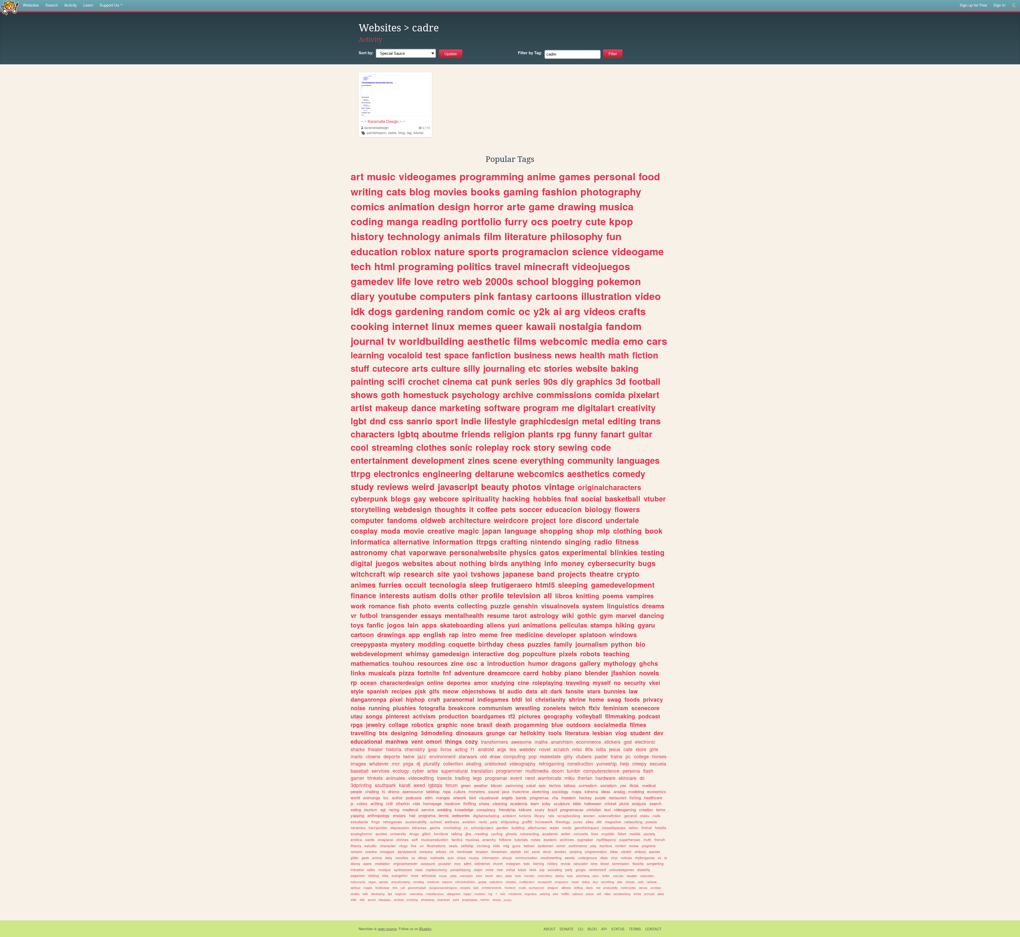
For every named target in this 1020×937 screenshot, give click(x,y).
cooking (370, 326)
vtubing (373, 875)
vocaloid (405, 355)
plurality (431, 763)
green (466, 785)
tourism (370, 809)
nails (656, 815)
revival (565, 863)
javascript (458, 486)
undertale (622, 520)
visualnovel (488, 797)
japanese (518, 574)
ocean (368, 683)
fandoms (402, 520)
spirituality (480, 498)
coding (367, 221)
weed (419, 784)
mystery (402, 644)
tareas (497, 900)
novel (544, 749)
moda (390, 531)
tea (512, 749)
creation (646, 809)
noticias (626, 857)
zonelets (554, 708)
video (648, 296)
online (435, 683)
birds (499, 563)
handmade (465, 851)
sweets (570, 857)
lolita (601, 749)
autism (424, 595)
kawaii (541, 326)
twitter (606, 876)
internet (410, 326)
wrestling (527, 708)
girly (568, 756)
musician (479, 894)
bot (526, 851)
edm (429, 797)
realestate (550, 756)
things (453, 741)
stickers (612, 741)
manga (402, 221)
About (549, 928)
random (465, 311)
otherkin (403, 803)
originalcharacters (609, 487)
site (443, 574)
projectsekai (469, 900)
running (379, 708)
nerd (530, 777)
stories (558, 368)
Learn (88, 5)
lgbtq (408, 434)
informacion (490, 857)
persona (631, 770)
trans (650, 421)
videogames (427, 176)
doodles (560, 851)
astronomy (369, 552)
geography (558, 716)
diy (567, 381)
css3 (640, 882)
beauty (495, 486)
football (644, 381)
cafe (627, 749)
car (512, 733)
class (419, 869)
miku (569, 777)
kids (496, 845)
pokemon (619, 281)
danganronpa (368, 699)
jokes (661, 894)
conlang (483, 845)
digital (361, 563)
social (591, 498)
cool (359, 447)
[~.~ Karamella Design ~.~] (395, 95)
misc (577, 749)
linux (443, 326)
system (593, 605)
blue (557, 725)
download (443, 900)
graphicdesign (549, 421)
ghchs (648, 663)
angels (507, 797)
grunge (495, 733)
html (384, 266)
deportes (459, 683)
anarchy (489, 839)
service (427, 809)
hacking (516, 498)
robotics (422, 725)
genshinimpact (587, 827)
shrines (402, 839)
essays (431, 615)
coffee (487, 509)
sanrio (419, 421)
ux (422, 845)
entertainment (379, 460)
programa (427, 815)
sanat (536, 851)
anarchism (562, 741)
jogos (395, 624)
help (624, 763)
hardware (605, 777)
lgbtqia (435, 784)
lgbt (359, 421)
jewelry (375, 725)
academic (550, 833)
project (544, 520)
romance (382, 605)
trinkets (375, 777)
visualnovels (560, 605)
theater (375, 749)
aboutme (440, 434)
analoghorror (361, 833)
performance (578, 845)
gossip (482, 882)
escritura (606, 845)
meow (450, 691)
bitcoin (496, 785)
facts (518, 876)
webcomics (540, 473)
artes (432, 770)
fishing (635, 797)
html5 (545, 585)
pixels (568, 653)
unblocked (495, 763)
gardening (419, 311)
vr (353, 615)
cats (396, 191)
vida (416, 803)
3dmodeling (437, 733)
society (649, 833)
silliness (566, 888)
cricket (610, 803)
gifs (434, 691)
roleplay (492, 447)
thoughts (450, 509)
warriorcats (549, 777)
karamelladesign (376, 127)
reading (440, 221)
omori (434, 741)
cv (466, 827)
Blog (592, 928)
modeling (636, 791)
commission (620, 863)
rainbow (652, 882)
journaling (504, 368)
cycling (497, 833)
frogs (375, 821)
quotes (381, 833)
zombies (656, 888)
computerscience (601, 770)
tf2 (511, 716)
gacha (435, 827)
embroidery (545, 876)
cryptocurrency (436, 869)
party (568, 869)
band (546, 574)
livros (446, 749)
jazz (422, 756)
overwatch (466, 876)
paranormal (458, 699)
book (653, 531)
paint (456, 900)
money (572, 563)
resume (498, 615)
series (527, 381)
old (483, 756)
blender (596, 672)
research (419, 574)
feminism (615, 708)
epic (542, 785)
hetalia (660, 827)
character (388, 845)
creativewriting (551, 857)
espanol (447, 882)
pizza (406, 672)
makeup (391, 407)
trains (616, 756)
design (454, 206)
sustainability (416, 821)
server (561, 845)
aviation (468, 821)
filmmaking (620, 716)
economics (656, 791)
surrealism (588, 785)
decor (547, 851)
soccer (530, 509)
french (659, 839)
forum (451, 784)
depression (399, 827)
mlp (603, 531)
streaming (392, 447)
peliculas (573, 624)
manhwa (396, 741)
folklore (505, 839)
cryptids (607, 833)
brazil (552, 809)
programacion (535, 251)
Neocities (366, 928)
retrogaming (551, 763)
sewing (573, 447)
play (593, 845)
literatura (577, 733)
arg (572, 311)
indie (471, 421)
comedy (629, 473)
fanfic (375, 624)
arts (420, 368)
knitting (587, 595)
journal (367, 341)
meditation (382, 863)
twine (408, 756)
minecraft (546, 266)
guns (516, 845)
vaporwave (427, 552)
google (581, 869)
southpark (385, 784)
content (620, 845)
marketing (460, 407)
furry (516, 221)
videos (599, 311)
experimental (584, 552)
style (357, 691)
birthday (490, 644)
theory (356, 845)
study (362, 486)
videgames (453, 894)
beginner (400, 894)
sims (594, 863)
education (374, 251)
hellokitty (532, 733)
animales (395, 777)
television (524, 595)
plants (541, 434)
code (601, 447)
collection (453, 763)
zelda (453, 876)
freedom (569, 797)
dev (659, 733)
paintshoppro (376, 132)
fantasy (515, 296)
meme (488, 634)
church (498, 863)
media (605, 341)
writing (367, 191)
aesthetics (588, 473)
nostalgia (580, 326)
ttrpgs (486, 542)
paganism (358, 875)
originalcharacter (405, 863)
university (398, 833)
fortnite (429, 672)
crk (451, 851)
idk (358, 311)
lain (413, 624)
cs (659, 857)
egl (382, 809)
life (404, 281)
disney (355, 863)
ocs (539, 221)
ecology (401, 770)
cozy (471, 741)
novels (649, 672)
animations (539, 624)
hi (383, 791)
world (355, 797)
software (502, 407)
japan (491, 531)
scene (505, 460)
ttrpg (361, 473)
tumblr (573, 770)
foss (594, 833)
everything (542, 460)
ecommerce (588, 741)
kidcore (525, 809)
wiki (568, 615)
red (598, 888)
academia (518, 803)
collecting (472, 605)
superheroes (629, 839)
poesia (651, 821)
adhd (467, 863)
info (551, 563)
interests (394, 595)
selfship (467, 845)
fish (404, 605)
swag (614, 699)
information (453, 542)
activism (424, 716)
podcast (649, 716)
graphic (447, 725)
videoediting (421, 777)
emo (633, 341)
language (520, 531)
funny (585, 434)
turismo (525, 815)
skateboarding (461, 624)
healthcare (653, 797)
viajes (478, 869)
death (503, 725)
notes (535, 839)
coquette (461, 644)
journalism (591, 644)
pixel (396, 699)
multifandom (527, 882)
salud (531, 785)
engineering (447, 473)
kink (395, 888)
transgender (399, 615)
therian (585, 777)
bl (501, 691)
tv (391, 341)
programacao (571, 809)
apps (429, 624)
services (380, 770)
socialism (608, 785)
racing (394, 809)
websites (417, 563)
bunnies (615, 691)
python (621, 644)
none (467, 725)
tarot (520, 615)
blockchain (499, 851)
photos (526, 486)
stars (594, 691)
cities (607, 894)
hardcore (452, 803)
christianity (550, 699)
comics (368, 206)
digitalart (595, 407)
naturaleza (416, 894)
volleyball (589, 716)
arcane (507, 900)
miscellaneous (435, 894)
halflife (565, 894)
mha (385, 875)
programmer (509, 770)
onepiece (385, 839)
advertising (582, 876)
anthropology (378, 815)
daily (388, 857)
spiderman (545, 845)
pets (508, 509)
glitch (426, 833)
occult (415, 585)
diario (589, 888)
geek (365, 857)
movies (451, 191)
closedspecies (614, 827)
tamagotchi (545, 882)
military (552, 863)
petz (494, 821)
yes (623, 785)
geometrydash (417, 888)
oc (524, 311)
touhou (403, 663)
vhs (555, 797)
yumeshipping (460, 869)
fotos (479, 876)
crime (490, 869)
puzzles (539, 644)
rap (454, 634)
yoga (408, 763)
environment (442, 756)
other (469, 595)
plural (624, 803)
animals (462, 236)
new (500, 869)
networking (633, 821)
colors (362, 803)
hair (412, 815)
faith (365, 894)
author (397, 797)
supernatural (454, 770)
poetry (566, 221)
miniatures (514, 894)
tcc (386, 797)
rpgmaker (585, 839)
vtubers (584, 756)
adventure (469, 672)
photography (610, 191)
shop (585, 531)
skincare (627, 777)
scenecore (645, 708)
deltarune (494, 473)
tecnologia (448, 585)
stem (499, 876)
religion (509, 434)
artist (361, 407)
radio (603, 542)
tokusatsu (385, 900)
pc (628, 756)
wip (394, 574)
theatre (601, 574)
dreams (653, 605)
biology (598, 509)
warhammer (536, 888)
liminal (646, 827)
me (568, 407)
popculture (539, 653)
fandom (623, 326)
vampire (356, 851)
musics (474, 857)
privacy (653, 699)
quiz (451, 857)
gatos (549, 552)
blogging (573, 281)
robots (590, 653)
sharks (358, 749)
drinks (637, 894)
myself (602, 683)
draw (495, 756)
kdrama (591, 791)
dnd (378, 421)
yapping (357, 815)
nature (449, 251)
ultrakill (626, 851)
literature (525, 236)
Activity (70, 5)
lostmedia (437, 857)
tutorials (521, 839)
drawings (391, 634)
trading (462, 777)
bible (577, 803)
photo (422, 605)
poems (612, 595)
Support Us (109, 5)
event (516, 777)
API (604, 928)
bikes (614, 851)
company (426, 851)
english (434, 634)
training (538, 863)
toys (357, 624)
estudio (370, 845)
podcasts (414, 797)
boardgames (488, 716)
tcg (490, 894)
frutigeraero (511, 585)
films (525, 341)
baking (625, 368)
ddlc (362, 900)
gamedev (372, 281)
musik (522, 888)
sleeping (573, 585)
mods (566, 827)
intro (469, 634)
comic (501, 311)
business (532, 355)
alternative (411, 542)
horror (488, 206)
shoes (484, 803)
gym (606, 615)
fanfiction (491, 355)
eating (356, 809)
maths (541, 741)
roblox (416, 251)
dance (423, 407)
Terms (635, 928)
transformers (494, 741)
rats (551, 815)
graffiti (527, 821)
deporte (392, 756)
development (438, 460)
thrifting (469, 803)
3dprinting (361, 784)
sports (483, 251)
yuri (514, 624)
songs (374, 716)
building (518, 827)
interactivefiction (465, 882)
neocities (401, 857)
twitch (577, 708)
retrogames (392, 821)
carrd (531, 672)
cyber (418, 770)
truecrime (520, 791)
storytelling (370, 509)
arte (516, 206)
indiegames (493, 699)
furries (390, 585)
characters (372, 434)
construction (580, 763)
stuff (360, 368)
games (574, 176)
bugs (647, 563)
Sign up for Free (973, 5)
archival (398, 900)
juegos (387, 563)
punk (501, 381)
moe (457, 863)
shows (364, 394)
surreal (436, 821)
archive (518, 394)
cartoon (362, 634)
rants (483, 821)
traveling (577, 683)
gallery (590, 663)
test (433, 355)
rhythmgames (645, 857)
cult (403, 888)
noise (358, 708)
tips (390, 894)
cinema (457, 381)
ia (665, 857)
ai (557, 311)
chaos (461, 857)
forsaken (482, 851)
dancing (651, 615)
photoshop (427, 900)
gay (420, 498)
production (453, 716)
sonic (461, 447)
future (522, 869)
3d (621, 381)
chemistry (415, 749)
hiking (625, 624)
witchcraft (368, 574)
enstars (399, 815)
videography (522, 763)
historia (393, 749)
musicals (382, 672)
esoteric (550, 839)
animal (377, 857)
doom (558, 770)
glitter (355, 857)
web (472, 281)
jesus (614, 749)
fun (614, 236)
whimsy (417, 653)
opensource (412, 791)
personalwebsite (478, 552)
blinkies (624, 552)
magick (367, 888)
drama (393, 791)
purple (600, 797)
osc (471, 663)
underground (587, 857)
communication (526, 857)
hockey (585, 797)
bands (521, 797)
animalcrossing (400, 882)
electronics (396, 473)
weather (481, 785)
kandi (404, 784)
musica (616, 206)
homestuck (426, 394)
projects (572, 574)
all (548, 595)
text (607, 809)
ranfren (485, 900)
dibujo (422, 857)
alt (544, 691)
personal (614, 176)
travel (508, 266)
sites (589, 821)
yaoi (460, 574)
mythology (620, 663)
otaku (644, 815)
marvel (626, 615)
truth (647, 839)
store (641, 749)
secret (372, 900)
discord (589, 520)
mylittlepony (606, 839)
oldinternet (482, 863)
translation (482, 770)
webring (545, 894)
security (635, 683)
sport (447, 421)
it (471, 509)
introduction (506, 663)
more (414, 875)
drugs (414, 833)
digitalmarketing (486, 815)
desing (559, 876)
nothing (472, 563)
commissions (564, 394)
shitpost (640, 851)
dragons (563, 663)
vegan (372, 882)
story (544, 447)
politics (474, 266)
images (358, 763)
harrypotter (378, 827)
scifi (396, 381)
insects (444, 777)
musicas (472, 839)
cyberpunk (369, 498)
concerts (581, 833)
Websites (31, 5)
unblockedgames (621, 869)
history (367, 236)
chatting (372, 791)
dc (642, 777)
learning (367, 355)
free (506, 634)
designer (552, 888)
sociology (560, 791)
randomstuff (597, 869)
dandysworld (407, 851)
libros (564, 595)
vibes (604, 857)
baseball (359, 770)
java (505, 791)
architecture (470, 520)
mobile (635, 833)
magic (468, 531)
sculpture (562, 803)
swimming (514, 785)
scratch (561, 749)
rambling (418, 882)
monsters (477, 791)
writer (566, 833)
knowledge (464, 809)
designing (404, 733)
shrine (577, 699)
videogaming (625, 809)
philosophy (576, 236)
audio (514, 691)
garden (502, 827)
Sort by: (366, 53)
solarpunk (428, 863)
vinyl (614, 857)
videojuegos (601, 266)
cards (370, 839)
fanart (613, 434)
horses (659, 756)
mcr (396, 763)
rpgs (357, 725)
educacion (564, 509)
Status (617, 928)
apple (367, 863)
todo (527, 863)
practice (371, 851)
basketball (622, 498)
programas (539, 797)
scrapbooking (569, 815)
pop (533, 756)
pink (484, 296)
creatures (433, 882)
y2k (541, 311)
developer (561, 634)
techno (555, 785)
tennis (444, 815)
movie (413, 531)
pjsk (420, 691)
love (424, 281)
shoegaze (387, 851)
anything (526, 563)
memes (475, 326)
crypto (628, 574)
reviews (393, 486)
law (633, 691)
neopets (465, 888)
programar (496, 777)
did (599, 821)
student (640, 733)
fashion (559, 191)
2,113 (426, 128)
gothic (587, 615)
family (563, 644)
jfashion (623, 672)
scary (540, 809)
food (649, 176)
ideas (605, 791)
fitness (627, 542)
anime (541, 176)
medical (649, 785)
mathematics (370, 663)
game (542, 206)
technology (413, 236)
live (413, 845)
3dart (622, 833)
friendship (507, 809)
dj (418, 763)
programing (426, 266)
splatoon (592, 634)
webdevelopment (376, 653)
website (591, 368)
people (356, 791)
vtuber (655, 498)
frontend (510, 888)
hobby (551, 672)
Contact (653, 928)
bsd (472, 797)
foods (632, 699)
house (443, 876)
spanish (377, 691)
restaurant (617, 797)
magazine (613, 821)
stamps (601, 624)
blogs (400, 498)
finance (363, 595)
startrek (515, 851)
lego (477, 777)
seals (453, 845)
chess (515, 644)
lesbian (602, 733)
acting (461, 749)
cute (595, 221)
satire (371, 869)
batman (529, 845)
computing (514, 756)
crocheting (452, 827)
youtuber (444, 863)
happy (467, 894)
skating (473, 763)
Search (51, 5)
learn (534, 803)
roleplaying (547, 683)
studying (503, 683)
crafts (632, 311)
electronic (645, 741)
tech (361, 266)
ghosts (511, 833)
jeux (595, 882)
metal (593, 421)
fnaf (571, 498)
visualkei (632, 876)
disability (643, 869)
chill (389, 803)
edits (353, 900)
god (628, 741)
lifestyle (500, 421)
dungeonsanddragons (443, 888)
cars (657, 341)
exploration (647, 876)
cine (523, 683)
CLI (580, 928)
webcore (444, 498)
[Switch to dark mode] (1014, 5)
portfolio (481, 221)
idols (532, 869)
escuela (658, 763)
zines (479, 460)
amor (481, 683)
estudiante (359, 821)
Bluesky (425, 928)
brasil (484, 725)
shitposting (510, 821)
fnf (447, 672)
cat (481, 381)
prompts (649, 894)
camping (575, 851)
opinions (577, 894)
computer (367, 520)
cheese (630, 882)
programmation (596, 851)
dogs (380, 311)
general (630, 815)
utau (357, 716)
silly (471, 368)
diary (363, 296)
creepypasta (369, 644)
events (444, 605)
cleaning (500, 803)
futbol (369, 615)
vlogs (403, 845)
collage (398, 725)
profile (492, 595)
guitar (640, 434)
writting (377, 803)
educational (366, 741)
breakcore (461, 708)
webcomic (564, 341)
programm (561, 882)
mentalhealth (464, 615)
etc (534, 368)
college (641, 756)
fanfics (457, 839)
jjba (468, 833)
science (590, 251)
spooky (383, 882)
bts (383, 733)
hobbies (547, 498)
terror (660, 809)
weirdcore (511, 520)
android (486, 749)
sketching (540, 791)
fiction (645, 355)
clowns (373, 756)
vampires (640, 595)
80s (589, 749)
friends (475, 434)
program (541, 407)
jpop (432, 749)
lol (528, 699)
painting (367, 381)
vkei (654, 683)
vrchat (510, 869)
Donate (567, 928)
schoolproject (482, 827)
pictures (529, 716)
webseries (461, 815)
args (501, 749)
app (414, 634)
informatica (370, 542)
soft (415, 839)
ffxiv (594, 708)
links (358, 672)
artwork (459, 797)
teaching (616, 653)
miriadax (510, 882)
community (590, 460)
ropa (446, 791)
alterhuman (537, 827)
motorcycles (628, 888)
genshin (525, 605)
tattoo (633, 827)
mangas (443, 797)
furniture (441, 833)
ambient (509, 815)
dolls (448, 595)
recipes (401, 691)
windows (623, 634)
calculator (580, 863)
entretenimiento (492, 888)
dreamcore (504, 672)
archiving (412, 900)
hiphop (415, 699)
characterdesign (402, 683)
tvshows (485, 574)
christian (593, 809)
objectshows (479, 691)
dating (586, 882)
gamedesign (450, 653)
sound (493, 791)
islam (596, 876)
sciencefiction (609, 815)
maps (576, 791)
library (539, 815)
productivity (611, 888)
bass (570, 876)
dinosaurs (469, 733)
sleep (478, 585)
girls (653, 749)
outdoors (578, 725)
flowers (627, 509)
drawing (577, 206)
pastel (601, 756)
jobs (555, 894)
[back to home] (9, 7)
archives (567, 839)
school (532, 281)
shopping (556, 531)
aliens (496, 624)
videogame (638, 251)
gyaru (646, 624)
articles (441, 851)
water (554, 827)
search (655, 803)
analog (619, 791)
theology (563, 821)
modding (431, 644)
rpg (564, 434)
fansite (575, 691)
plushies (404, 708)
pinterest (398, 716)
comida (610, 394)
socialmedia (610, 725)
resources (433, 663)
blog (401, 132)
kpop (621, 221)
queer (509, 326)
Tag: (530, 53)
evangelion (400, 875)
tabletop (433, 791)
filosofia (638, 863)
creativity (637, 407)
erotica (356, 839)
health (592, 355)
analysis (639, 803)
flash (648, 770)
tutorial (418, 132)
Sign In (999, 5)
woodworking (622, 894)
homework (543, 821)
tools (555, 733)
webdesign (412, 509)
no (617, 683)
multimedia (537, 770)
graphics (594, 381)
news (565, 355)
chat (398, 552)
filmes (638, 725)
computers (445, 296)
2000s (499, 281)
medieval (410, 809)
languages (638, 460)
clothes (431, 447)
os (413, 857)
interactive (488, 653)
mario (357, 756)
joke (619, 882)
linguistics (623, 605)
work (358, 605)
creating (481, 833)
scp (542, 869)
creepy (639, 763)
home (596, 699)
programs (649, 845)
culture (445, 368)
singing (578, 542)
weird (423, 486)
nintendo (546, 542)
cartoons (557, 296)
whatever (379, 763)
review (634, 845)
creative (441, 531)
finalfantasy (382, 888)
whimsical (429, 875)
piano (573, 672)
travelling (363, 733)
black (508, 876)
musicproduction (434, 839)
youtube (397, 296)
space (456, 355)
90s (550, 381)
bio (640, 644)
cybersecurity (611, 563)
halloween (592, 803)
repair (575, 882)
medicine (529, 634)
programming (492, 176)
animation (411, 206)
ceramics (358, 827)
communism (495, 708)
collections (496, 882)
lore (566, 520)
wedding (444, 809)
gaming (521, 191)
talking (456, 833)
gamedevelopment (622, 585)
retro (448, 281)
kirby (546, 803)
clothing (627, 531)
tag (409, 132)
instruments (358, 882)
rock (521, 447)
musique (384, 869)
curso (578, 821)
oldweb (433, 520)
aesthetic (488, 341)
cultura (459, 791)
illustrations (436, 845)
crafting (513, 542)
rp (354, 682)
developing (378, 894)
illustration (606, 296)
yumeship (606, 763)
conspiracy (486, 809)
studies (355, 894)
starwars (468, 756)
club (502, 894)
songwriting (655, 863)
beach (489, 876)
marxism (529, 876)
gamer (357, 777)
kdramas (419, 827)
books (485, 191)
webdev (527, 749)
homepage (432, 803)
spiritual (355, 888)
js (352, 803)
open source (387, 928)
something (607, 882)
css (396, 421)
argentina (531, 894)
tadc (476, 888)
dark (556, 691)
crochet (423, 381)
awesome (521, 741)
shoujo (507, 857)
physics (523, 552)
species (654, 851)
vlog (621, 733)
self (599, 894)
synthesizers (403, 869)
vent (417, 741)
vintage (559, 486)
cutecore (390, 368)
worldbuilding (431, 341)
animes (363, 585)
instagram (513, 863)
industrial (357, 869)
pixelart (643, 394)
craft (434, 699)
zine (457, 663)
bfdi (517, 699)
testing (653, 552)
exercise (618, 876)
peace (590, 894)
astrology (544, 615)
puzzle (500, 605)
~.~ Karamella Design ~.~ (383, 121)
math (618, 355)
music (381, 176)
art (357, 176)
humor (538, 663)
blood (605, 863)
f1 (473, 749)
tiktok (634, 785)
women (589, 815)
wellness (452, 821)
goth (390, 394)
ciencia (643, 888)
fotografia (432, 708)
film (492, 236)
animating (555, 869)
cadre (392, 132)
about (446, 563)
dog (513, 653)
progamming (531, 725)
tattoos (570, 785)
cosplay (364, 531)
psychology (476, 394)
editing (622, 421)
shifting (578, 888)
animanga (371, 797)
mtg (506, 845)
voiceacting (529, 833)
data (531, 691)
